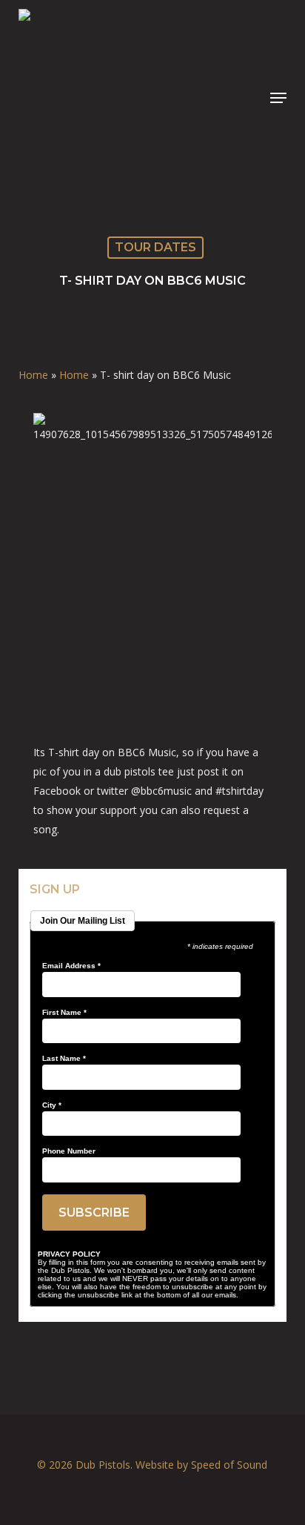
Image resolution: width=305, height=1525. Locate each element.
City (51, 1105)
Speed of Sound (229, 1465)
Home (33, 375)
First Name (64, 1012)
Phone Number (68, 1151)
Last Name (64, 1058)
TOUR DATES (155, 247)
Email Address (71, 966)
